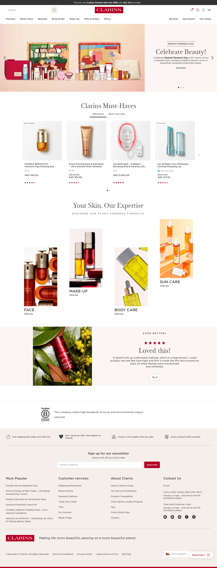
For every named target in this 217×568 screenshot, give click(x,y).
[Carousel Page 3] (183, 87)
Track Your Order (67, 502)
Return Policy (65, 491)
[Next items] (212, 58)
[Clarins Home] (109, 10)
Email (166, 485)
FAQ (60, 507)
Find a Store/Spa (120, 512)
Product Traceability (122, 496)
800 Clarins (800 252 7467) (187, 492)
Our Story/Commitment (124, 491)
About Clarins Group (122, 485)
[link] (40, 314)
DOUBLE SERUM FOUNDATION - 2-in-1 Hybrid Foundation (27, 511)
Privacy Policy (84, 554)
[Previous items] (5, 58)
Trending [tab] (98, 114)
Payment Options (67, 496)
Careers (115, 518)
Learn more (59, 417)
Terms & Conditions (63, 554)
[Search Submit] (54, 10)
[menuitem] (191, 10)
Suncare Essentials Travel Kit (21, 504)
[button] (201, 555)
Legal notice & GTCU (107, 554)
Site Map (126, 554)
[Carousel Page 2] (180, 87)
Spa (113, 507)
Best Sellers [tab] (117, 114)
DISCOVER (181, 68)
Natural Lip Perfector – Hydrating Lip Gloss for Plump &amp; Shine (29, 520)
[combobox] (187, 554)
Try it (155, 377)
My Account (64, 512)
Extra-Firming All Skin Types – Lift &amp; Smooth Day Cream (28, 492)
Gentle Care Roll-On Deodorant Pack (26, 499)
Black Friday (65, 518)
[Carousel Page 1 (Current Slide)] (178, 87)
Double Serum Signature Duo (22, 485)
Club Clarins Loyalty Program (127, 502)
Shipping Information (69, 485)
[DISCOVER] (72, 58)
